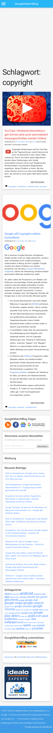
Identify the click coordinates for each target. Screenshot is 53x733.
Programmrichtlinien (18, 372)
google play (27, 613)
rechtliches (21, 186)
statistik (41, 625)
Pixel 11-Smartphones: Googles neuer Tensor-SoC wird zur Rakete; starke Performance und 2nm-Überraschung (25, 476)
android (26, 593)
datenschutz (15, 597)
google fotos (38, 609)
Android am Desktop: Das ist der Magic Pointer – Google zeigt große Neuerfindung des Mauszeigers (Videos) (26, 567)
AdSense (28, 356)
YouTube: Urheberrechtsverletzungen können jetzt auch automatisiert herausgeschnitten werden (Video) (26, 134)
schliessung (8, 626)
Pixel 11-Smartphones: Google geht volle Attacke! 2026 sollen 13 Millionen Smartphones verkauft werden (26, 522)
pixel (20, 622)
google (22, 600)
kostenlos (10, 619)
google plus (24, 616)
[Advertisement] (26, 37)
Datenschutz (30, 657)
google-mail (31, 600)
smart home (18, 626)
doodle (31, 596)
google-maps (13, 603)
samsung (40, 623)
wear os (28, 629)
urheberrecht (33, 186)
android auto (40, 594)
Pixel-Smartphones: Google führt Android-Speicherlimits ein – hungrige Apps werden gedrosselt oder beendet (23, 487)
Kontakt (19, 657)
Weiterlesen (37, 182)
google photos (15, 613)
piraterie (20, 407)
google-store (9, 606)
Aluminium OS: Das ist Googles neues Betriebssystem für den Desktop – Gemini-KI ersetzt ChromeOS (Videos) (24, 544)
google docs (20, 610)
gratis (31, 616)
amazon (15, 594)
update (20, 628)
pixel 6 (26, 623)
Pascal (33, 241)
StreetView (8, 629)
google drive (28, 610)
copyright (12, 186)
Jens (33, 142)
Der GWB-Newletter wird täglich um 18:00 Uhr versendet (23, 440)
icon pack (42, 616)
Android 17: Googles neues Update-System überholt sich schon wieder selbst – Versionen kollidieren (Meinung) (25, 578)
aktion (8, 593)
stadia (33, 626)
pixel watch (32, 622)
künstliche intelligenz (24, 619)
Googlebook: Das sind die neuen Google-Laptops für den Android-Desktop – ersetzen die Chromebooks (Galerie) (26, 533)
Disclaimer (42, 657)
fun (38, 596)
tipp (13, 629)
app (6, 596)
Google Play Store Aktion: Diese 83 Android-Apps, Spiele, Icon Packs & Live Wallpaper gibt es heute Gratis (26, 556)
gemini (43, 597)
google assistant (23, 606)
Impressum (9, 657)
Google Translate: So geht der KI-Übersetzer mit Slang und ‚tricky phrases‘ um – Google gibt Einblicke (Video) (26, 510)
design (23, 597)
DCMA (35, 304)
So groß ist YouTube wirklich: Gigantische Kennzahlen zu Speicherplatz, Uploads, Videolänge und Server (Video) (23, 499)
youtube (43, 186)
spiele (27, 625)
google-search (33, 603)
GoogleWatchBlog (26, 3)
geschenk (11, 600)
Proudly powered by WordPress (38, 727)
